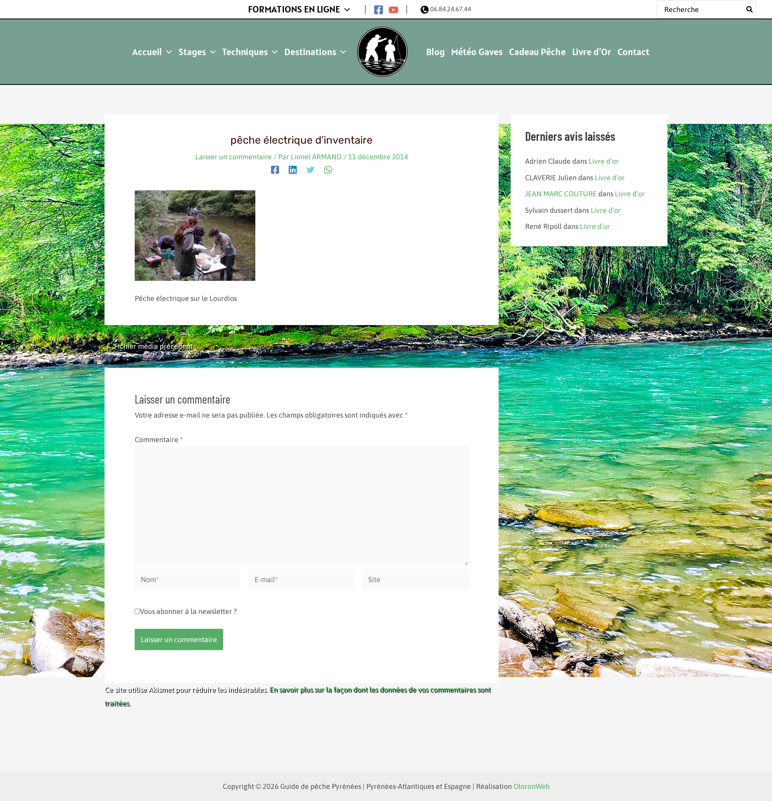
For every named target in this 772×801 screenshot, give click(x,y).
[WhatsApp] (328, 169)
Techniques (245, 51)
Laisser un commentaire (233, 156)
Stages (192, 51)
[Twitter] (310, 169)
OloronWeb (531, 786)
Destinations (310, 51)
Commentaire (159, 439)
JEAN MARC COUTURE (561, 193)
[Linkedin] (293, 169)
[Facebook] (379, 10)
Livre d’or (604, 161)
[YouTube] (393, 10)
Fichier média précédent (149, 346)
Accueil (147, 51)
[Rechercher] (750, 9)
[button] (345, 9)
